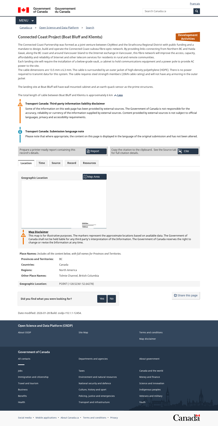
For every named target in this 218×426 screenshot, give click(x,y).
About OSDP (24, 332)
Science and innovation (151, 383)
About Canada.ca (70, 417)
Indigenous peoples (150, 389)
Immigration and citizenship (33, 376)
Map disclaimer (147, 338)
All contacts (24, 358)
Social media (25, 417)
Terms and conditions (151, 332)
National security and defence (95, 383)
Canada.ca (26, 27)
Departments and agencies (93, 358)
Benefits (22, 395)
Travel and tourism (28, 383)
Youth (142, 402)
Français (195, 3)
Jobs (20, 370)
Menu (24, 20)
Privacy (114, 417)
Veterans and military (150, 395)
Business (23, 389)
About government (149, 358)
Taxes (82, 370)
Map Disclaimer (38, 232)
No (111, 298)
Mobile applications (46, 417)
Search (90, 27)
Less (118, 95)
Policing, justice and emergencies (97, 395)
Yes (102, 298)
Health (21, 402)
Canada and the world (151, 370)
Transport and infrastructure (94, 402)
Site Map (83, 332)
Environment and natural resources (98, 376)
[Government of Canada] (46, 10)
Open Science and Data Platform (59, 27)
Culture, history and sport (92, 389)
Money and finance (149, 376)
